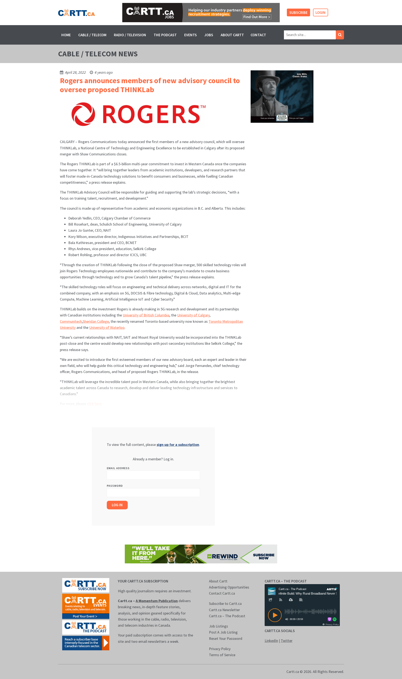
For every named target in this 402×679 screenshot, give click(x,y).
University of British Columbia (146, 315)
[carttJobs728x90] (201, 12)
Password (115, 486)
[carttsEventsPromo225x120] (85, 605)
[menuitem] (66, 35)
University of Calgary (193, 315)
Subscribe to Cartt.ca (225, 603)
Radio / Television (130, 34)
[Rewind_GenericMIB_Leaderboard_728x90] (201, 553)
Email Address (118, 468)
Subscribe (298, 12)
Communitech (71, 321)
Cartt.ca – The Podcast (227, 615)
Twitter (286, 640)
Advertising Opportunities (229, 587)
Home (66, 34)
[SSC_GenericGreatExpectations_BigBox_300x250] (282, 96)
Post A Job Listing (223, 632)
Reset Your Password (225, 638)
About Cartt (232, 34)
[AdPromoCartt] (85, 642)
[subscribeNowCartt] (85, 584)
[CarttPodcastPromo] (85, 626)
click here (94, 403)
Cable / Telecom (92, 34)
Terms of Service (222, 654)
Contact (258, 34)
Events (190, 34)
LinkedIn (271, 640)
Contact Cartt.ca (222, 593)
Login (321, 12)
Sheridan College (96, 321)
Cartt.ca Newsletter (224, 609)
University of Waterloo (107, 327)
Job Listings (218, 626)
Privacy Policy (220, 648)
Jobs (208, 34)
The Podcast (165, 34)
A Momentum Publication (157, 600)
